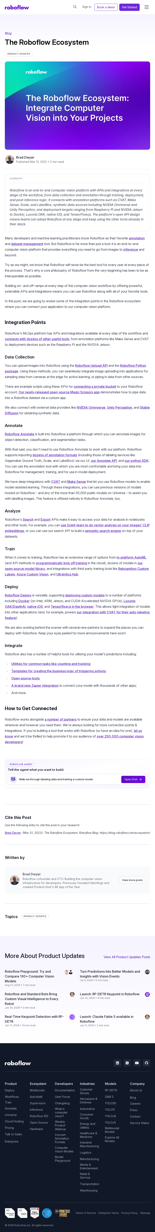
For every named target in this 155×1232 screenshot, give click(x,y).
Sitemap (145, 1212)
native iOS (35, 607)
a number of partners (60, 719)
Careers (135, 1103)
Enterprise (11, 1141)
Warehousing (88, 1190)
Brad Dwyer (25, 157)
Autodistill (36, 1096)
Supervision (38, 1103)
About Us (136, 1090)
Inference (36, 1109)
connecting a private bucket (95, 386)
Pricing (9, 1127)
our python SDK (137, 461)
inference (130, 249)
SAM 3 (109, 1096)
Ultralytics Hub (67, 574)
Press (133, 1110)
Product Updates (35, 916)
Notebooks (37, 1090)
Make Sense (76, 482)
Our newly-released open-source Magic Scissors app (59, 392)
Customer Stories (86, 1091)
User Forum (62, 1096)
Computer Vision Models (64, 1149)
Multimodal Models (112, 1129)
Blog (8, 33)
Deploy (10, 1090)
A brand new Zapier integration (35, 686)
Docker (24, 601)
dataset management (27, 244)
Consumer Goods (86, 1116)
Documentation (65, 1090)
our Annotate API (104, 461)
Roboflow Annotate (19, 434)
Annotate (11, 1108)
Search (28, 519)
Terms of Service (85, 1212)
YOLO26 (110, 1103)
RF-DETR (111, 1090)
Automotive (87, 1108)
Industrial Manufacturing (89, 1144)
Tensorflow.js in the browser (72, 607)
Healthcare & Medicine (88, 1135)
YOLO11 (110, 1109)
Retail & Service (85, 1175)
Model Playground (62, 1158)
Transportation (89, 1184)
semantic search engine (103, 531)
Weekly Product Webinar (60, 1125)
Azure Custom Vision (32, 574)
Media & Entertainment (89, 1166)
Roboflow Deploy (18, 595)
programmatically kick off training (61, 563)
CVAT (55, 482)
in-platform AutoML (131, 557)
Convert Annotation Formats (62, 1138)
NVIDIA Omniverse (91, 407)
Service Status (139, 1123)
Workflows (12, 1096)
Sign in (86, 6)
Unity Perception (119, 407)
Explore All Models (112, 1139)
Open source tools (25, 678)
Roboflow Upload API (91, 366)
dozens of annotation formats (54, 455)
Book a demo (106, 7)
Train (8, 1102)
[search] (75, 7)
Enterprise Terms (108, 1212)
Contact (135, 1116)
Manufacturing (89, 1159)
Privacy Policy (129, 1212)
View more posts (132, 880)
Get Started (129, 7)
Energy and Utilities (87, 1125)
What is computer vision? (61, 1112)
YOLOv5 (110, 1122)
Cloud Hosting (14, 1121)
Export (45, 519)
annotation (137, 238)
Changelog (62, 1103)
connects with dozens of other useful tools (37, 339)
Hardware (36, 1129)
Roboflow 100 (39, 1116)
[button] (146, 7)
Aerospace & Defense (88, 1100)
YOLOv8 (110, 1116)
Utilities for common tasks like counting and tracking (50, 664)
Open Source (39, 1122)
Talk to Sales (13, 1134)
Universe (11, 1115)
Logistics (85, 1152)
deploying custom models (85, 595)
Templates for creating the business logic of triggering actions (58, 671)
